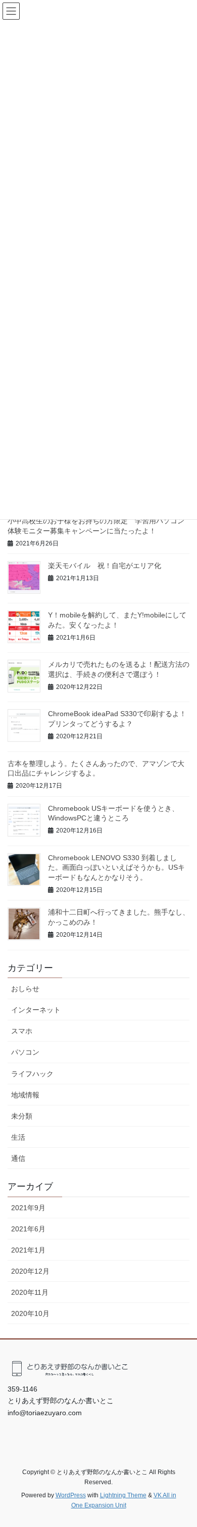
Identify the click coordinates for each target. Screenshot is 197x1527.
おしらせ (25, 989)
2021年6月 (28, 1229)
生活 (18, 1137)
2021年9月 (28, 1208)
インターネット (36, 1010)
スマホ (21, 1031)
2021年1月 (28, 1250)
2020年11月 (29, 1292)
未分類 (21, 1116)
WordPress (71, 1495)
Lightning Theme (123, 1495)
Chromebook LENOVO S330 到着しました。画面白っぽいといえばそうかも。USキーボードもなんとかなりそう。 (116, 867)
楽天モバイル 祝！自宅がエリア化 (104, 566)
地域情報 (25, 1095)
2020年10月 (30, 1313)
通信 (18, 1158)
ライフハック (32, 1074)
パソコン (25, 1052)
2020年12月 (30, 1271)
